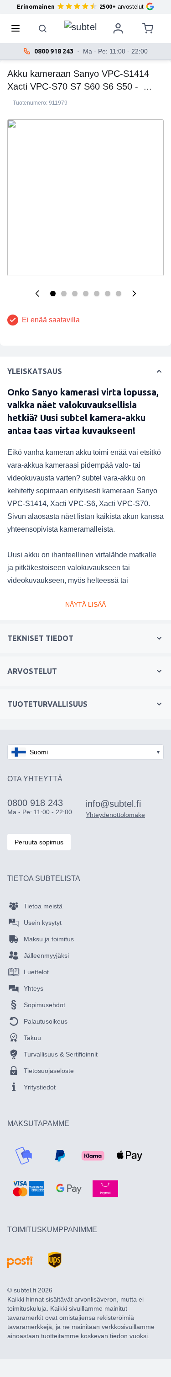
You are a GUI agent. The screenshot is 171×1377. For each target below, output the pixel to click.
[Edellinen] (37, 293)
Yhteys (33, 988)
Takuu (32, 1037)
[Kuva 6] (107, 293)
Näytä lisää (85, 604)
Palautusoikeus (45, 1021)
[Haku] (43, 28)
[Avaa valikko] (18, 28)
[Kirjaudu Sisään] (118, 28)
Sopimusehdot (44, 1005)
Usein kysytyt (43, 922)
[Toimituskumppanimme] (20, 1262)
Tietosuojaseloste (49, 1070)
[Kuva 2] (63, 293)
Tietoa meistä (43, 906)
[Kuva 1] (52, 293)
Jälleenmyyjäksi (46, 955)
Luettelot (36, 972)
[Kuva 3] (74, 293)
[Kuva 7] (118, 293)
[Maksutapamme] (23, 1156)
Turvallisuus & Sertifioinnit (61, 1054)
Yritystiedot (40, 1087)
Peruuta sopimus (39, 842)
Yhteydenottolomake (115, 814)
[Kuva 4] (85, 293)
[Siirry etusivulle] (80, 26)
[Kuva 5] (96, 293)
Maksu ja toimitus (49, 939)
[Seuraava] (134, 293)
